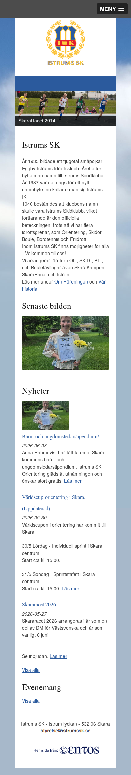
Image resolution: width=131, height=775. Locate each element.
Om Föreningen (71, 281)
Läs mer (73, 480)
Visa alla (31, 669)
